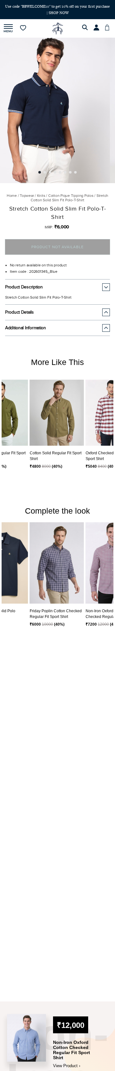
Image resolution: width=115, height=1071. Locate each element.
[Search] (86, 28)
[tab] (39, 172)
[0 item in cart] (109, 28)
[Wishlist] (23, 28)
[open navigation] (8, 28)
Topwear (27, 195)
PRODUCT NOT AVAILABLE (57, 247)
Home (12, 195)
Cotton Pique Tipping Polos (71, 195)
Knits (41, 195)
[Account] (97, 28)
